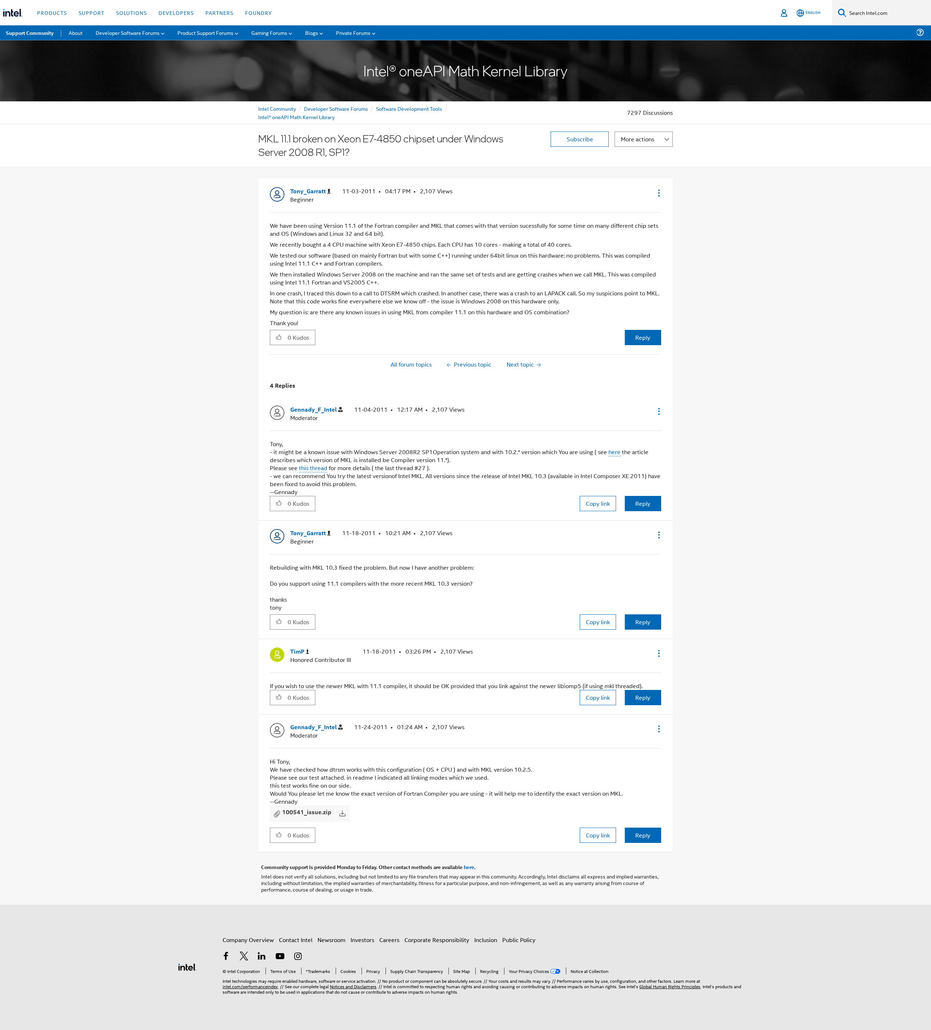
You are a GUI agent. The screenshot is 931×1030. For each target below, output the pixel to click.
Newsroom (331, 940)
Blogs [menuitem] (311, 32)
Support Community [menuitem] (29, 33)
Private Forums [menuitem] (353, 32)
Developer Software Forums (336, 108)
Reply (642, 337)
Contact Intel (295, 940)
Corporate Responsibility (436, 940)
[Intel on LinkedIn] (262, 957)
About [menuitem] (76, 32)
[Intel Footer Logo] (187, 966)
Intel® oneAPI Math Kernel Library (296, 117)
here (614, 452)
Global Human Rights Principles (669, 986)
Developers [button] (176, 12)
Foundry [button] (258, 12)
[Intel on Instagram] (298, 957)
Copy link (598, 503)
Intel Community (277, 108)
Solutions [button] (131, 12)
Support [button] (91, 12)
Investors (362, 940)
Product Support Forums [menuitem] (205, 32)
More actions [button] (637, 139)
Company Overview (248, 940)
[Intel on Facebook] (226, 957)
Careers (389, 940)
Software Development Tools (409, 108)
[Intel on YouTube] (280, 957)
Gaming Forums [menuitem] (269, 32)
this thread (313, 468)
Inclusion (485, 940)
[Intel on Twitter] (244, 957)
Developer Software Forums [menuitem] (128, 32)
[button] (658, 193)
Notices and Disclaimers (353, 986)
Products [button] (52, 12)
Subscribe (580, 139)
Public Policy (518, 940)
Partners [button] (219, 12)
